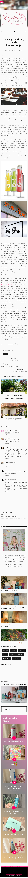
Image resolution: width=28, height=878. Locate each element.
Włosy (12, 654)
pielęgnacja (6, 658)
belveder (6, 470)
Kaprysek (6, 447)
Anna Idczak (7, 438)
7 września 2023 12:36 (13, 470)
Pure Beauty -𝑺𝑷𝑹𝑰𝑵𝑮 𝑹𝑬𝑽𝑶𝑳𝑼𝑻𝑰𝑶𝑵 (14, 684)
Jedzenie (5, 650)
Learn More (10, 875)
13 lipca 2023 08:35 (11, 462)
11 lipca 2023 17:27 (12, 447)
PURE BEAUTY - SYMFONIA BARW (9, 366)
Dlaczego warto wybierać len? (20, 371)
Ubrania (22, 650)
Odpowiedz (7, 434)
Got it (18, 875)
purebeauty (17, 658)
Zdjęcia (20, 654)
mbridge (6, 479)
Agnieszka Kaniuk (8, 430)
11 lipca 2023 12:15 (13, 438)
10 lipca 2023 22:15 (16, 430)
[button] (14, 31)
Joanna (6, 462)
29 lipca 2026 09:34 (12, 479)
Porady (5, 354)
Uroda (5, 654)
